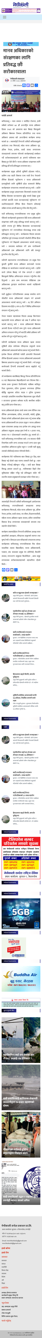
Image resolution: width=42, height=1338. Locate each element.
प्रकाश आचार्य (6, 1309)
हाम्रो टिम (5, 1252)
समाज (4, 1263)
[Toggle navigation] (5, 17)
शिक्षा (3, 1283)
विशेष (3, 1276)
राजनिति (4, 1267)
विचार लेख (5, 1270)
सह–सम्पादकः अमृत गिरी (10, 1306)
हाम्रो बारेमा (6, 1248)
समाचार (4, 1260)
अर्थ (3, 1280)
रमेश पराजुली (6, 1313)
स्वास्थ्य (4, 1273)
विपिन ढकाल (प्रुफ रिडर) (10, 1316)
